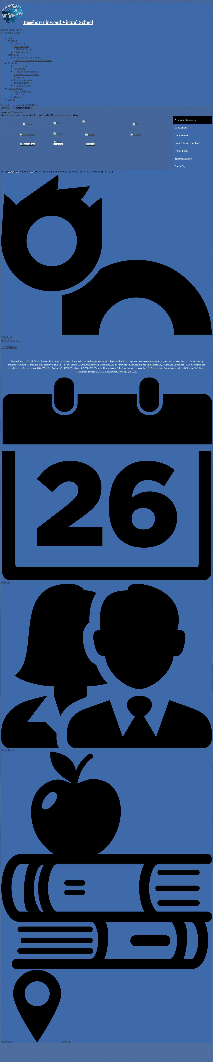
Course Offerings (22, 91)
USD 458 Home (30, 105)
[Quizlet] (90, 144)
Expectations (20, 69)
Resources (19, 77)
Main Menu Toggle (10, 32)
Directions (66, 1041)
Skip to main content (11, 30)
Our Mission (20, 43)
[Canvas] (27, 124)
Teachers (18, 97)
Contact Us (6, 105)
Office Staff (19, 94)
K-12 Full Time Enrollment (27, 57)
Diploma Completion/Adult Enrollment (33, 60)
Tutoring (17, 105)
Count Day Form (22, 85)
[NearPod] (90, 134)
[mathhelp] (58, 136)
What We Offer (21, 46)
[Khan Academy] (27, 134)
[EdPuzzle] (58, 125)
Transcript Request (23, 83)
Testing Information (23, 80)
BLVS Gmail (20, 66)
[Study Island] (58, 144)
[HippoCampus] (90, 122)
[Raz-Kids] (136, 134)
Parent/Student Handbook (26, 74)
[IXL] (135, 124)
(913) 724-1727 (84, 171)
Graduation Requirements (26, 71)
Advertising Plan (22, 52)
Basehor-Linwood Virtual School (58, 22)
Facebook (9, 347)
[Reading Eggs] (27, 144)
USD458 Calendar (23, 49)
